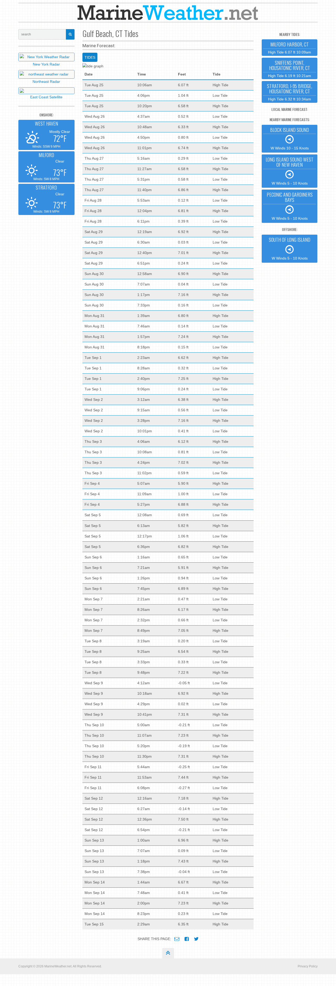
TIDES (90, 57)
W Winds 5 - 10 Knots (289, 170)
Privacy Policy (308, 966)
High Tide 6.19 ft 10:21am (289, 68)
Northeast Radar (46, 81)
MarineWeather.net (57, 966)
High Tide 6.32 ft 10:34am (289, 92)
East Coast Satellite (46, 97)
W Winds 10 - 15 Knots (289, 138)
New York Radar (46, 64)
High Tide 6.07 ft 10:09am (289, 47)
